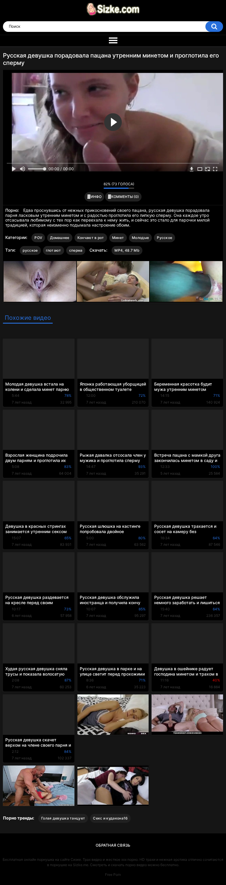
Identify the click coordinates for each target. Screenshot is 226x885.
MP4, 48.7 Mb (126, 250)
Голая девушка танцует (63, 818)
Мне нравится (90, 185)
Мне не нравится (97, 185)
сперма (76, 250)
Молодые (140, 237)
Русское (164, 237)
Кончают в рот (90, 237)
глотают (53, 250)
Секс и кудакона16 (110, 818)
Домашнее (59, 237)
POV (38, 237)
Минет (118, 237)
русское (30, 250)
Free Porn (113, 874)
